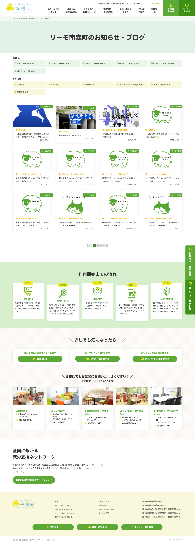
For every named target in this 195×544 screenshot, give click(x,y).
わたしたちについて (53, 10)
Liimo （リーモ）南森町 (129, 63)
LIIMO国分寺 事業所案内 (153, 505)
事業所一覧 (154, 10)
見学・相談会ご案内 (125, 10)
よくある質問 (153, 3)
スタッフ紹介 (90, 84)
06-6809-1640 (94, 423)
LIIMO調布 (22, 410)
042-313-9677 (60, 422)
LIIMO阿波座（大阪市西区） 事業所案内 (160, 513)
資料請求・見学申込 (190, 264)
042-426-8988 (25, 419)
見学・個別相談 (99, 527)
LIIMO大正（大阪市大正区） (166, 412)
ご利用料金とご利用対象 (108, 10)
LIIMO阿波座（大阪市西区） (131, 412)
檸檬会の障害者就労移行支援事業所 (119, 4)
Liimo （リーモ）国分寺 (95, 63)
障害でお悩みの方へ (162, 84)
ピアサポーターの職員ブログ (132, 84)
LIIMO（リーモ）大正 (26, 71)
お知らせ (20, 84)
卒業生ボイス (22, 92)
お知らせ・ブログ (105, 501)
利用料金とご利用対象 (63, 517)
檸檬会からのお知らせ (26, 63)
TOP (56, 501)
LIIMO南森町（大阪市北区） (97, 412)
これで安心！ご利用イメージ (89, 10)
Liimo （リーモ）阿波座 (163, 63)
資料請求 (54, 527)
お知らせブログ (141, 10)
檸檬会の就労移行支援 (71, 10)
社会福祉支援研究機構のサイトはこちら (32, 479)
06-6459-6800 (129, 423)
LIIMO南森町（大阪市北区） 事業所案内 (160, 509)
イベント (55, 84)
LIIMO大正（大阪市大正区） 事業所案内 (160, 516)
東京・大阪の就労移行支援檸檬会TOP (25, 19)
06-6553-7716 (163, 425)
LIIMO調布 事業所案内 (152, 501)
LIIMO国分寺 (57, 410)
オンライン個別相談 (143, 527)
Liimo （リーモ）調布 (60, 63)
